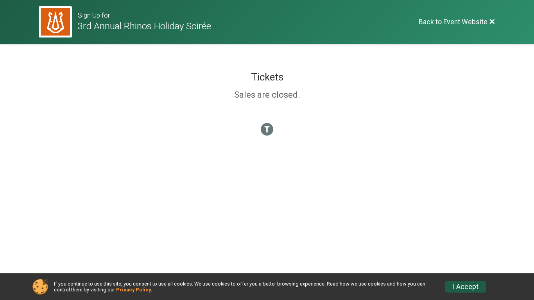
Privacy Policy (133, 290)
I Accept (465, 287)
